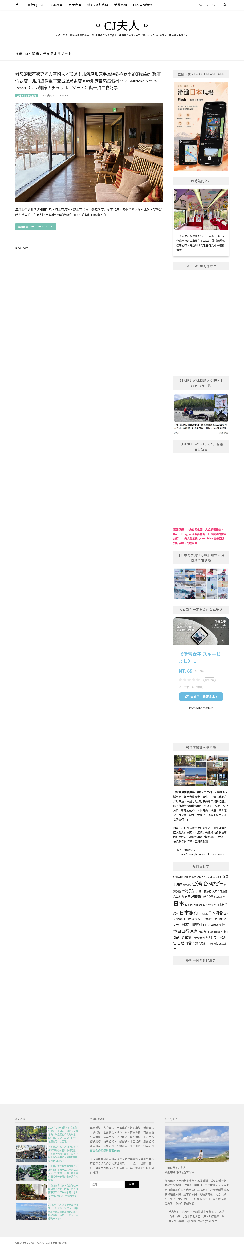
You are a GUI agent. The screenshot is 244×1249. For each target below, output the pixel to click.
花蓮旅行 (203, 943)
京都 (225, 877)
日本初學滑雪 (209, 904)
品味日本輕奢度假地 (26, 95)
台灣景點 (188, 891)
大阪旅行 (207, 891)
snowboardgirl (197, 877)
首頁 (18, 5)
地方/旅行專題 (97, 5)
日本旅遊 (203, 913)
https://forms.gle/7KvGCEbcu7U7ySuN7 (201, 854)
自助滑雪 (184, 943)
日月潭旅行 (219, 896)
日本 (178, 903)
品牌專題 (75, 5)
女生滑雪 (178, 896)
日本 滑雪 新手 (194, 919)
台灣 (197, 883)
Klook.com (21, 248)
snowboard (180, 877)
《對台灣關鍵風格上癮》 (187, 792)
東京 (194, 931)
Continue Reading (41, 226)
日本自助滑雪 (142, 5)
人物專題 (56, 5)
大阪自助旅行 (219, 891)
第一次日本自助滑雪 (203, 937)
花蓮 (195, 943)
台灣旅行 (213, 883)
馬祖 (216, 943)
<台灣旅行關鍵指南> (189, 806)
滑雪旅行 (187, 937)
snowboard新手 (214, 876)
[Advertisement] (201, 1025)
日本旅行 (188, 912)
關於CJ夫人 (35, 5)
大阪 (198, 891)
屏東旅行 (197, 896)
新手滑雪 (208, 896)
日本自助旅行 (192, 924)
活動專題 (120, 5)
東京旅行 (203, 931)
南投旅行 (187, 885)
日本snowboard (193, 904)
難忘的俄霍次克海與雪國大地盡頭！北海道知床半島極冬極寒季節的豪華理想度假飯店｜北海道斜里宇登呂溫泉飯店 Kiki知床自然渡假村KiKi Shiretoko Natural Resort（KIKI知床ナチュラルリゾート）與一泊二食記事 (88, 81)
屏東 (187, 896)
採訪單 (209, 837)
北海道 (177, 885)
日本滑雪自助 (210, 919)
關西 (211, 943)
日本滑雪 (215, 913)
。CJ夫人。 (122, 26)
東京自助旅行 (216, 931)
